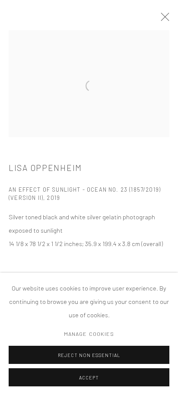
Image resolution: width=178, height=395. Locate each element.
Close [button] (162, 19)
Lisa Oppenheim (45, 168)
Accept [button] (89, 377)
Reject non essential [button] (89, 355)
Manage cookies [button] (89, 333)
